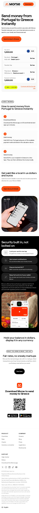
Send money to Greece (11, 39)
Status (4, 460)
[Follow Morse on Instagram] (6, 467)
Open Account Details (11, 189)
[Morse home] (12, 4)
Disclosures (22, 448)
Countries (5, 436)
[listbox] (16, 59)
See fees (19, 371)
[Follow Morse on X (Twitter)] (3, 467)
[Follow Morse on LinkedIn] (9, 467)
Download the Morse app (10, 463)
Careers (21, 436)
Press (20, 442)
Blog (20, 439)
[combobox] (30, 51)
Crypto (4, 442)
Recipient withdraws (10, 78)
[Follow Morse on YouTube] (16, 467)
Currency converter (8, 445)
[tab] (19, 252)
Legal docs (22, 445)
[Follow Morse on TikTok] (13, 467)
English (6, 507)
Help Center (5, 457)
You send (6, 50)
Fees (3, 439)
